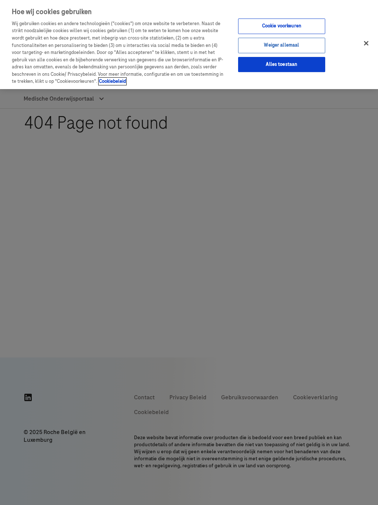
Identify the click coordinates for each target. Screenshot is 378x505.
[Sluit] (366, 43)
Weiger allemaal (281, 45)
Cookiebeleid (112, 81)
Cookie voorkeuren (281, 26)
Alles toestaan (281, 64)
